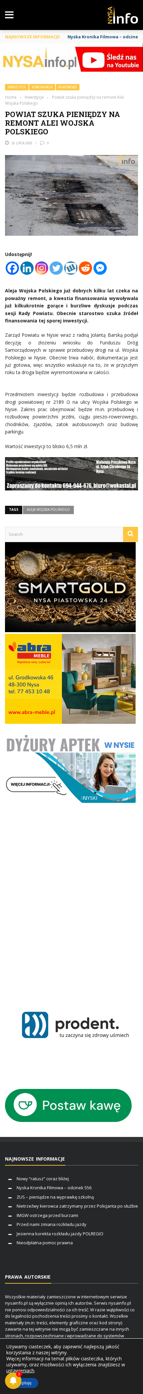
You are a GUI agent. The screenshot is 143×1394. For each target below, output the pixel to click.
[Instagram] (41, 268)
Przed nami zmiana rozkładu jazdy (51, 1224)
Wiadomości (68, 87)
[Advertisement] (71, 905)
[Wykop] (70, 268)
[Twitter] (56, 268)
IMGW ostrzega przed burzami (47, 1215)
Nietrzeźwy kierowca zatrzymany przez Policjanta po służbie (77, 1206)
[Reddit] (85, 268)
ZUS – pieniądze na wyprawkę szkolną (55, 1197)
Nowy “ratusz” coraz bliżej (43, 1179)
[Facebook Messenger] (100, 268)
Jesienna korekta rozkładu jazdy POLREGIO (60, 1234)
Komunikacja (42, 87)
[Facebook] (12, 268)
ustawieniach (20, 1371)
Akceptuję (22, 1383)
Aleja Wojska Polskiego (48, 509)
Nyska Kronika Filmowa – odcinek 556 (54, 1188)
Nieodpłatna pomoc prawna (45, 1243)
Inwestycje (17, 87)
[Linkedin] (27, 268)
